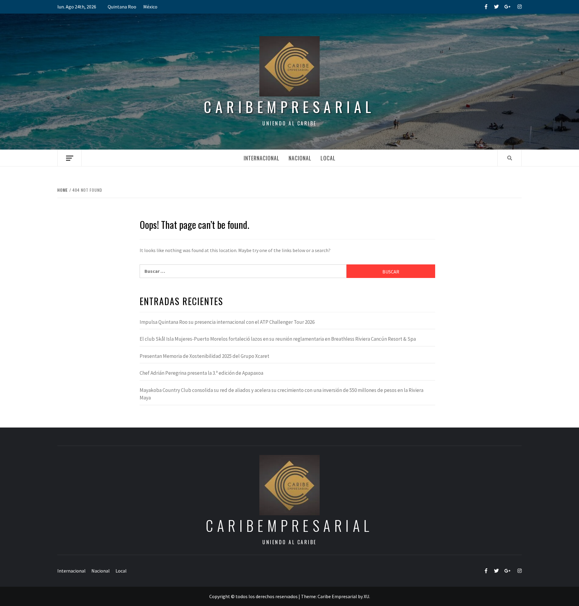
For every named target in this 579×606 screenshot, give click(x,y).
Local (328, 158)
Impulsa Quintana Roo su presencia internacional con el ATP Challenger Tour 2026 (227, 322)
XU (366, 596)
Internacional (262, 158)
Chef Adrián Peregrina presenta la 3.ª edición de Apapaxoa (201, 373)
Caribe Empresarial (337, 596)
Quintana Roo (122, 7)
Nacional (300, 158)
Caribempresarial (289, 106)
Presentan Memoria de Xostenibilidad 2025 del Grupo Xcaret (204, 356)
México (150, 7)
